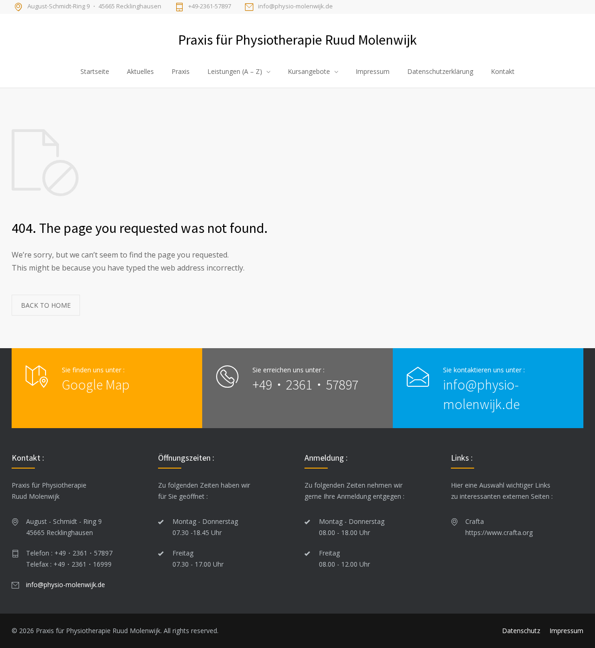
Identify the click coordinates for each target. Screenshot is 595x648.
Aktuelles (140, 71)
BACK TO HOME (46, 305)
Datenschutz (521, 630)
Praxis (181, 71)
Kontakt (503, 71)
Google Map (96, 384)
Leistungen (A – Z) (234, 71)
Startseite (94, 71)
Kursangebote (309, 71)
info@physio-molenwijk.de (295, 6)
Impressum (373, 71)
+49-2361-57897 (209, 6)
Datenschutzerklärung (440, 71)
